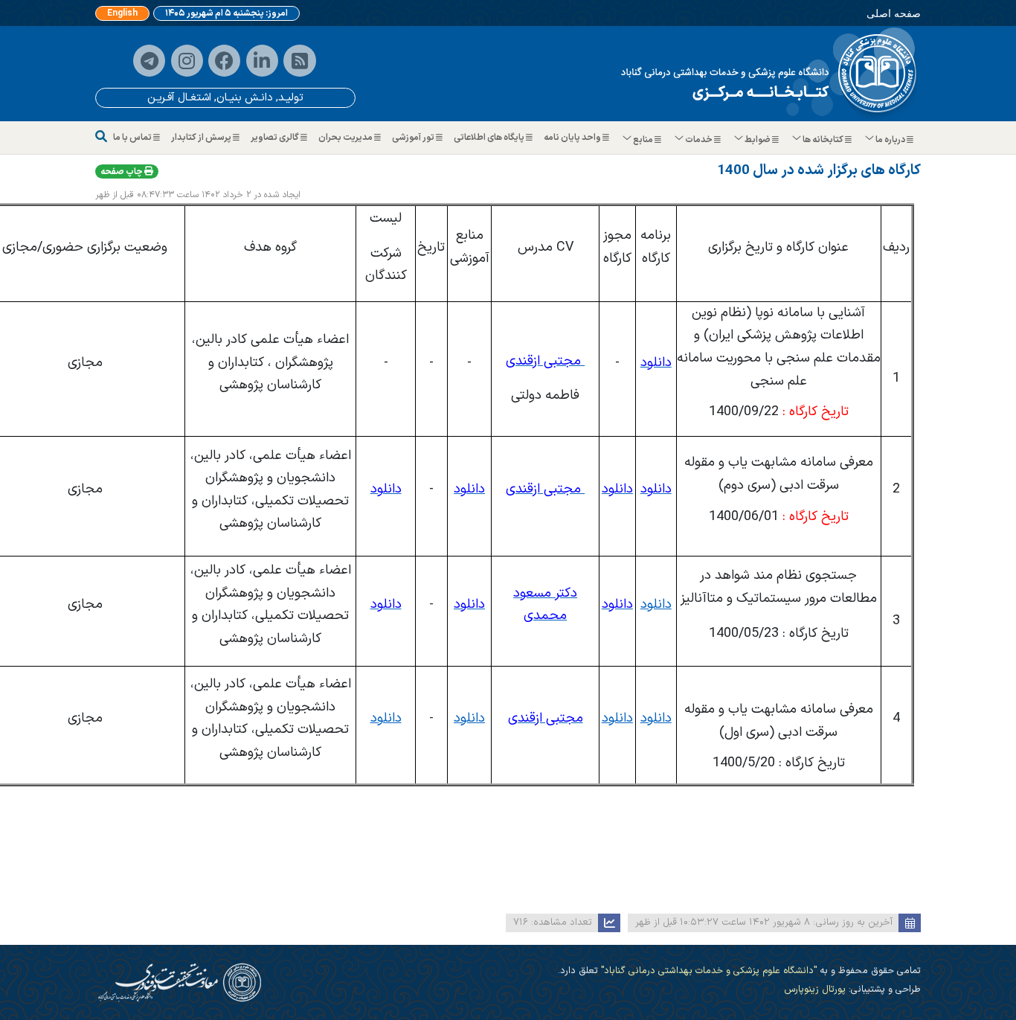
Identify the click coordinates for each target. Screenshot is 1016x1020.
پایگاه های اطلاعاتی (490, 137)
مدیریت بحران (346, 137)
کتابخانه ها (823, 140)
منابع (643, 140)
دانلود (656, 604)
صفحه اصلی (894, 13)
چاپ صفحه (122, 172)
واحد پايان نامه (573, 137)
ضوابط (757, 140)
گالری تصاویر (275, 137)
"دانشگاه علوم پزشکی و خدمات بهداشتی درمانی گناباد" (707, 970)
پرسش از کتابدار (202, 137)
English (122, 13)
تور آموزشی (414, 137)
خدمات (699, 140)
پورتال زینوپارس (815, 989)
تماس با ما (133, 137)
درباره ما (890, 140)
